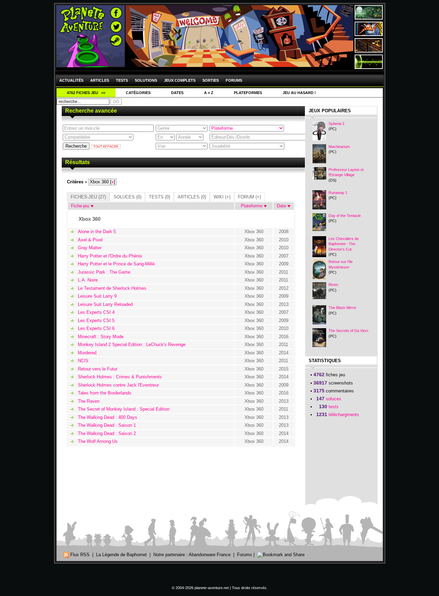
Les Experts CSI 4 (96, 312)
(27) (88, 196)
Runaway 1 (338, 193)
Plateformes (248, 93)
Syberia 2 (336, 124)
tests (334, 406)
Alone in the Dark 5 (97, 231)
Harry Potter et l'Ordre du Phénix (110, 256)
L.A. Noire (88, 280)
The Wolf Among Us (98, 441)
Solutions (146, 80)
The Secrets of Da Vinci (348, 331)
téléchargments (344, 414)
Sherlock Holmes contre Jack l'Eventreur (118, 385)
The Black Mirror (342, 308)
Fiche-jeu (79, 205)
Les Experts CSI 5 (96, 320)
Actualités (71, 80)
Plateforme (252, 205)
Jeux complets (179, 80)
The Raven (88, 401)
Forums (234, 80)
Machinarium (339, 147)
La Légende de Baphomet (121, 554)
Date (282, 205)
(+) (222, 196)
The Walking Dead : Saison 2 (107, 433)
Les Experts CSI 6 (96, 328)
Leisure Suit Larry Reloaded (105, 304)
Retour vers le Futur (97, 368)
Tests (122, 80)
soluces (333, 398)
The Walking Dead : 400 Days (107, 417)
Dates (177, 93)
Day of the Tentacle (345, 216)
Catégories (138, 93)
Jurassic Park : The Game (104, 272)
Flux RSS (79, 554)
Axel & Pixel (90, 239)
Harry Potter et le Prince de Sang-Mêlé (116, 263)
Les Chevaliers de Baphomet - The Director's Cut (344, 244)
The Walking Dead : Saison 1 (107, 425)
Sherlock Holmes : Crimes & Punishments (120, 376)
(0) (127, 196)
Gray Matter (90, 247)
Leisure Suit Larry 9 (97, 296)
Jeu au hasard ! (299, 93)
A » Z (208, 93)
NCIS (83, 360)
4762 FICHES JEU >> (86, 93)
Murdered (87, 352)
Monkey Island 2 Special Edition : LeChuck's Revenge (132, 344)
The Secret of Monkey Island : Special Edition (123, 409)
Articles (99, 80)
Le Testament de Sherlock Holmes (112, 288)
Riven (333, 285)
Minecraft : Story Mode (100, 336)
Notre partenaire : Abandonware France (191, 554)
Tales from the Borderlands (104, 393)
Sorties (210, 80)
